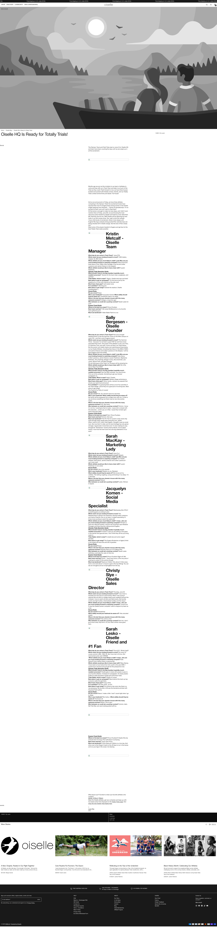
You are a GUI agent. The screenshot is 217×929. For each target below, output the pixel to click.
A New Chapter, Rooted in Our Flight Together (17, 866)
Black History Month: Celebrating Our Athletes (180, 866)
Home (2, 130)
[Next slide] (209, 824)
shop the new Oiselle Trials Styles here (100, 803)
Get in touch (199, 902)
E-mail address (6, 899)
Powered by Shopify (16, 924)
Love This (91, 809)
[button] (207, 5)
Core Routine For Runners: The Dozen (69, 866)
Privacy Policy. (31, 903)
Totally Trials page (117, 802)
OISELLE (7, 924)
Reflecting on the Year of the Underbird (124, 866)
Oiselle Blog (9, 130)
